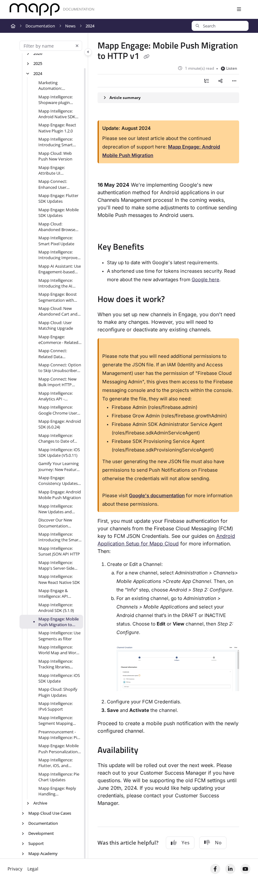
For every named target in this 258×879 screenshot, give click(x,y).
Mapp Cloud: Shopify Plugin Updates (57, 692)
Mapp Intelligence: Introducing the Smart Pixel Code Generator (59, 537)
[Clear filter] (77, 46)
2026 (37, 53)
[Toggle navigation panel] (88, 52)
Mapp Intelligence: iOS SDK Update (59, 678)
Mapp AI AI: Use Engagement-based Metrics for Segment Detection (59, 269)
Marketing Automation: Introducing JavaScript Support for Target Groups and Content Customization (59, 85)
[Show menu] (239, 9)
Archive (40, 803)
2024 (90, 26)
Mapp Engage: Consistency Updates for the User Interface (58, 480)
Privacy (15, 869)
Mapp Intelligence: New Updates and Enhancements (55, 509)
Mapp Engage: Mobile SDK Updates (58, 212)
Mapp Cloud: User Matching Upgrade (55, 325)
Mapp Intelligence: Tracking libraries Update (55, 664)
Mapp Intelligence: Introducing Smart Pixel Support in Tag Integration (57, 142)
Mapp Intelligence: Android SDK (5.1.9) (56, 607)
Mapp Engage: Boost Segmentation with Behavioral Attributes (58, 297)
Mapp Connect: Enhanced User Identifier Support (55, 184)
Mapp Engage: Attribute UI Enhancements (52, 170)
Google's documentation (157, 495)
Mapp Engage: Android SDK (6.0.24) (59, 424)
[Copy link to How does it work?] (175, 300)
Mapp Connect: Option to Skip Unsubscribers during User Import (59, 368)
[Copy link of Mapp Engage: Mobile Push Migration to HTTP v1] (146, 57)
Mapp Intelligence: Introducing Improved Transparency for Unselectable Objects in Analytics (59, 255)
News (70, 26)
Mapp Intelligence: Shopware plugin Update (55, 100)
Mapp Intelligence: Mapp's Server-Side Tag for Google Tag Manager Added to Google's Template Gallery (56, 565)
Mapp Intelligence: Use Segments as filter (59, 635)
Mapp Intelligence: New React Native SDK (59, 579)
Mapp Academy (43, 853)
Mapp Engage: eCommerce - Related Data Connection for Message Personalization (58, 340)
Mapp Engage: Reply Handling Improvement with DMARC (57, 791)
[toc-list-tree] (206, 81)
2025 (37, 63)
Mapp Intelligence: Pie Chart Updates (58, 777)
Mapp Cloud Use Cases (49, 813)
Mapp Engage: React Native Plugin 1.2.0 (57, 127)
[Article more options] (234, 81)
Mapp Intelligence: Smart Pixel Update (56, 240)
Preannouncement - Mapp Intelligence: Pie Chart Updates (58, 735)
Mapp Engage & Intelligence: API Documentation (53, 593)
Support (36, 843)
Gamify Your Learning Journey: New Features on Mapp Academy (59, 466)
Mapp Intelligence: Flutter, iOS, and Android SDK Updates (58, 763)
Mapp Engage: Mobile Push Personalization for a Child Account (58, 748)
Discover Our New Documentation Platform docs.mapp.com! (55, 523)
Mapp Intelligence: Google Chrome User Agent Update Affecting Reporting (57, 410)
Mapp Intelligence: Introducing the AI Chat (55, 283)
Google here (205, 279)
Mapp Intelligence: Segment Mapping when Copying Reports (59, 720)
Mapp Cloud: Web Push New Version (55, 156)
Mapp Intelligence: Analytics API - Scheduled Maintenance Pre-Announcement (55, 396)
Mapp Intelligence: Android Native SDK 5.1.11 (56, 114)
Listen (231, 68)
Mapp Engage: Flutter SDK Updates (58, 198)
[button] (220, 26)
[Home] (51, 9)
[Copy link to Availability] (148, 751)
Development (41, 833)
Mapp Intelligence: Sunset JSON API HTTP (59, 551)
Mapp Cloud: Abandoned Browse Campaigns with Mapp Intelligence (59, 227)
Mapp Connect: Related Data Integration (52, 353)
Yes (185, 842)
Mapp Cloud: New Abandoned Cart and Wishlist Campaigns (57, 311)
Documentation (40, 26)
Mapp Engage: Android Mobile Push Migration (59, 494)
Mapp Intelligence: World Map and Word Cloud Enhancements (58, 650)
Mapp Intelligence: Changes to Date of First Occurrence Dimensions (56, 438)
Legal (32, 869)
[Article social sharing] (220, 81)
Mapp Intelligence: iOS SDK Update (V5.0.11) (59, 452)
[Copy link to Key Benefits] (154, 247)
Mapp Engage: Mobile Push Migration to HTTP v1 (58, 622)
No (218, 842)
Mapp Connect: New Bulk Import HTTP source (57, 382)
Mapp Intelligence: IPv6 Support (55, 706)
